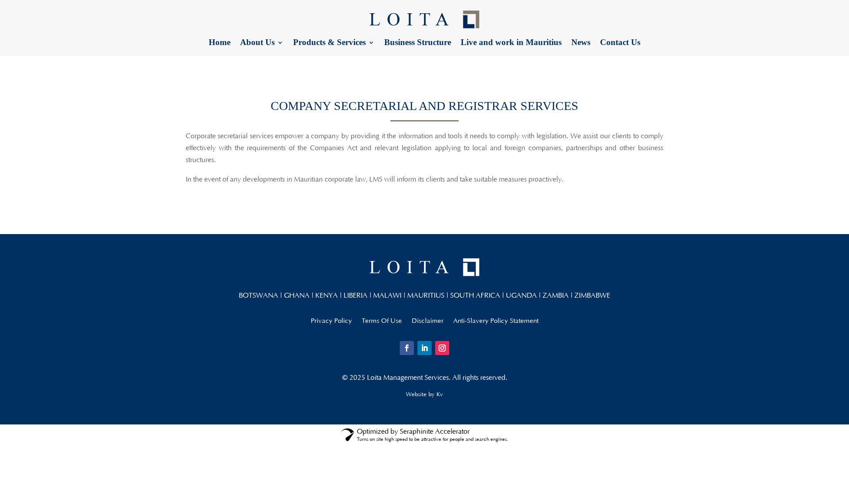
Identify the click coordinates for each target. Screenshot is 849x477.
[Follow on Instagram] (442, 348)
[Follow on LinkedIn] (424, 348)
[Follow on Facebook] (407, 348)
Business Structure (417, 43)
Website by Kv (424, 394)
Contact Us (620, 43)
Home (219, 43)
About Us (257, 43)
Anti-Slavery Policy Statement (496, 321)
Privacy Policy (331, 321)
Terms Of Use (382, 321)
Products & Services (329, 43)
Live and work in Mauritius (511, 43)
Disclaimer (428, 321)
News (580, 43)
